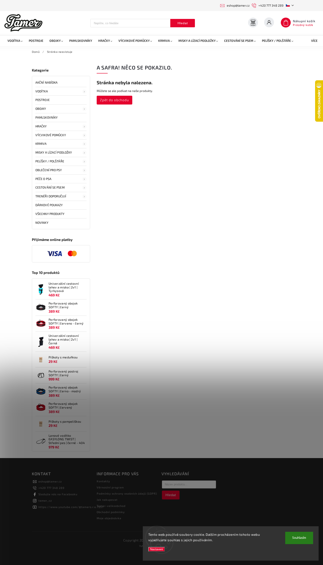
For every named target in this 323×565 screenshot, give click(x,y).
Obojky (40, 108)
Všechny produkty (50, 214)
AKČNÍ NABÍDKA (46, 82)
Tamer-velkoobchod (111, 506)
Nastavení (156, 549)
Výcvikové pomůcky (50, 135)
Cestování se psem (50, 187)
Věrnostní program (110, 487)
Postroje (42, 100)
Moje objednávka (109, 518)
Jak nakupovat (107, 499)
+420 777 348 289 (51, 488)
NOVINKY (41, 222)
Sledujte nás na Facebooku (57, 494)
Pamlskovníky (46, 117)
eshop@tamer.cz (50, 481)
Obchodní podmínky (111, 512)
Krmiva (41, 143)
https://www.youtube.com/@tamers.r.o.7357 (70, 507)
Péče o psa (43, 179)
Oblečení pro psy (48, 170)
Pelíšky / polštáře (49, 161)
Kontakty (103, 481)
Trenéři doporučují (50, 196)
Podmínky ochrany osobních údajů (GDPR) (127, 493)
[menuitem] (15, 40)
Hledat (183, 23)
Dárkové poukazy (49, 205)
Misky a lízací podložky (53, 152)
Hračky (41, 126)
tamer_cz (45, 500)
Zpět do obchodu (114, 100)
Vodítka (41, 91)
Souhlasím (299, 538)
